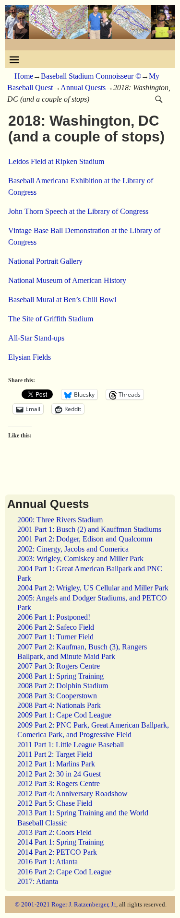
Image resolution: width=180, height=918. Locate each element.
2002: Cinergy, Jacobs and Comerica (73, 549)
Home (23, 76)
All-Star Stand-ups (36, 338)
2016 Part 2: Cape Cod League (64, 872)
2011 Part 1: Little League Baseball (70, 745)
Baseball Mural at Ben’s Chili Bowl (62, 299)
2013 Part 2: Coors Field (54, 832)
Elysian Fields (29, 357)
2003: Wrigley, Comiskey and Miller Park (80, 558)
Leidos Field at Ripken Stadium (56, 161)
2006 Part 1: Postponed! (53, 617)
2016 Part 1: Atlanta (47, 862)
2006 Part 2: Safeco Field (55, 627)
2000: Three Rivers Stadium (60, 520)
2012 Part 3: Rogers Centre (58, 783)
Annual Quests (83, 87)
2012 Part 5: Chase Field (54, 803)
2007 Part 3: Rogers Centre (58, 666)
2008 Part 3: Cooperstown (57, 696)
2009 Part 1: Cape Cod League (64, 715)
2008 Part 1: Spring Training (60, 676)
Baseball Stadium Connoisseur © (91, 76)
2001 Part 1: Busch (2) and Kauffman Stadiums (89, 529)
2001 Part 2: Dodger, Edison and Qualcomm (84, 539)
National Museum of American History (67, 280)
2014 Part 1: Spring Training (60, 842)
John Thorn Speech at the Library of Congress (78, 211)
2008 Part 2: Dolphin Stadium (62, 686)
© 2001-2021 (32, 904)
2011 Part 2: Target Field (54, 754)
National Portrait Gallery (45, 261)
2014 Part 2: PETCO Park (57, 852)
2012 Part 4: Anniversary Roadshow (72, 793)
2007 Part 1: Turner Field (55, 637)
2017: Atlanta (37, 881)
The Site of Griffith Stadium (50, 319)
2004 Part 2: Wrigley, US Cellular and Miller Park (92, 588)
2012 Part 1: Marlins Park (56, 764)
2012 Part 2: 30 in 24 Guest (59, 774)
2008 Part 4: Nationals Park (59, 705)
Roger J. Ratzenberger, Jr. (83, 904)
